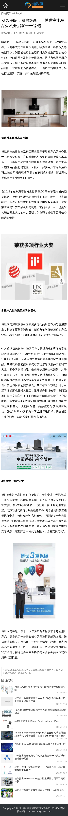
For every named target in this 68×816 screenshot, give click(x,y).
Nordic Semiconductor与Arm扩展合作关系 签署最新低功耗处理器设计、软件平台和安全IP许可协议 (40, 734)
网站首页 (6, 13)
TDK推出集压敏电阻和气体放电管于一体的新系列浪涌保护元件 (40, 757)
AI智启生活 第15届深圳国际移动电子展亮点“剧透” (40, 744)
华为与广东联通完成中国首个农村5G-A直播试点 (39, 790)
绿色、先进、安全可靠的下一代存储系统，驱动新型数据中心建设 (40, 768)
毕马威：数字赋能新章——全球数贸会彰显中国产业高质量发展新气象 (40, 699)
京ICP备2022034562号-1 (52, 808)
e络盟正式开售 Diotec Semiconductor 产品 (37, 721)
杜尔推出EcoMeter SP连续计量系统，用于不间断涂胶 (40, 780)
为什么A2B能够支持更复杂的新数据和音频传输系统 (40, 688)
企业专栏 (17, 13)
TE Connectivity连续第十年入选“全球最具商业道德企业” (40, 711)
